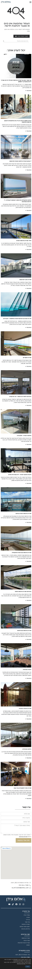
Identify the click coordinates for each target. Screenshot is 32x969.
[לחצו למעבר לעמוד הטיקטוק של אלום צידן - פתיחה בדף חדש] (12, 904)
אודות (28, 917)
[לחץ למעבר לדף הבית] (16, 899)
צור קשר (27, 922)
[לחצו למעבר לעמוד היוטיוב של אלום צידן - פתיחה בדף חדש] (9, 904)
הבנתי (27, 966)
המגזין (28, 945)
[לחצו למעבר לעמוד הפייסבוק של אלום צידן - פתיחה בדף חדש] (16, 904)
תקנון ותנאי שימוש (25, 926)
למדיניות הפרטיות (23, 836)
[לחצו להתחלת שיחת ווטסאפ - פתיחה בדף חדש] (23, 904)
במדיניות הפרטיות (21, 963)
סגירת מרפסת (26, 938)
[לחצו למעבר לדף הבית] (6, 2)
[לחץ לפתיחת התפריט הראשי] (30, 2)
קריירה (28, 919)
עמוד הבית (27, 915)
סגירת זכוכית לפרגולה (24, 942)
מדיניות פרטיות (25, 929)
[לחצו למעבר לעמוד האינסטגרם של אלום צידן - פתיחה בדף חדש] (19, 904)
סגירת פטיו (27, 940)
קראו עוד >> (28, 90)
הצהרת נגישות (26, 924)
